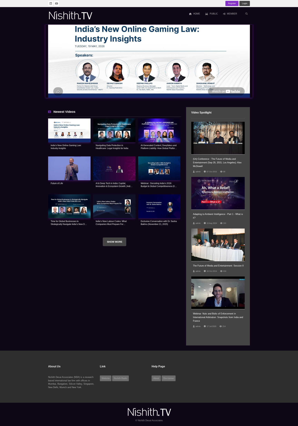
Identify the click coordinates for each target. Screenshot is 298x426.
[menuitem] (194, 14)
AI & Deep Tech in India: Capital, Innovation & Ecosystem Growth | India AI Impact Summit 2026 (114, 204)
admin (198, 189)
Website (106, 396)
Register (232, 3)
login (244, 3)
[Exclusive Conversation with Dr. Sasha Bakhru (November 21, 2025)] (159, 224)
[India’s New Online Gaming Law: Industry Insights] (69, 148)
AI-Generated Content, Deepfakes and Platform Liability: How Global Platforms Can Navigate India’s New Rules (159, 166)
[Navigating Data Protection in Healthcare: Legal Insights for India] (114, 148)
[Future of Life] (69, 186)
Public (214, 13)
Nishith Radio (120, 396)
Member (232, 13)
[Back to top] (286, 404)
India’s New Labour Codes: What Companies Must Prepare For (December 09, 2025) (111, 242)
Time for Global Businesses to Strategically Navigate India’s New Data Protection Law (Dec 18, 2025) (69, 242)
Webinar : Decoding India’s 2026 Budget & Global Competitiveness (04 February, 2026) (158, 204)
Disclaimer (168, 396)
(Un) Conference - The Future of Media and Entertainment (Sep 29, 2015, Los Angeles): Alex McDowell (217, 180)
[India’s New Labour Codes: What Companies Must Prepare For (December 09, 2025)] (114, 224)
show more (114, 259)
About (156, 396)
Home (196, 13)
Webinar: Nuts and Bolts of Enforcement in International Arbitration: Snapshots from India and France (218, 335)
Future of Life (57, 201)
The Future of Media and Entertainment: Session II (218, 283)
